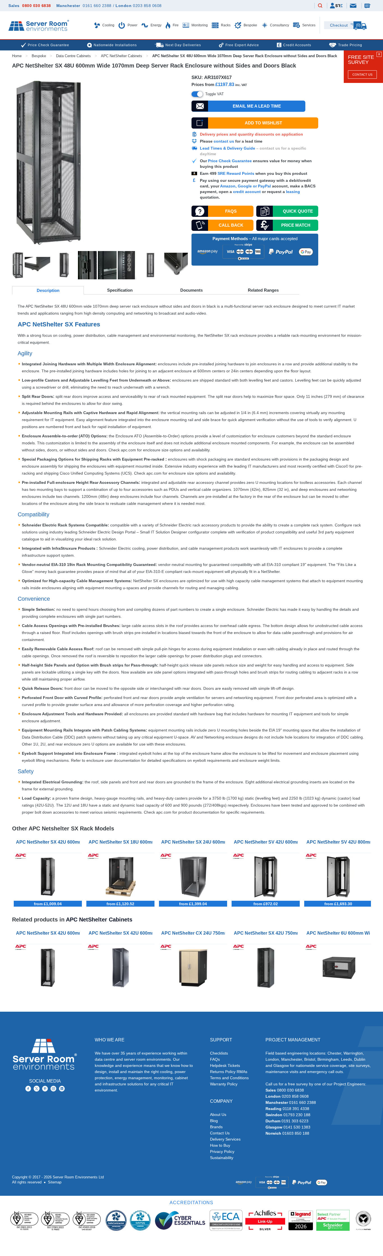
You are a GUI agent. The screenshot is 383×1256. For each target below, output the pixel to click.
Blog (214, 1120)
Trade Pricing (350, 45)
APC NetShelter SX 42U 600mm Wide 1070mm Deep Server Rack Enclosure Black (49, 842)
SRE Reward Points (236, 173)
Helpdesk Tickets (225, 1065)
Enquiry (368, 5)
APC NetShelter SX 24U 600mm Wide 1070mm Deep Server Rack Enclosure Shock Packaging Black (194, 842)
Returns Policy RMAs (228, 1071)
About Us (218, 1114)
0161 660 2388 (97, 6)
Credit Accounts (297, 45)
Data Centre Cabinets (73, 56)
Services (308, 25)
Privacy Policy (222, 1151)
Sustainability (221, 1157)
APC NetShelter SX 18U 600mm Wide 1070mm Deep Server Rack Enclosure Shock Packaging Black (121, 842)
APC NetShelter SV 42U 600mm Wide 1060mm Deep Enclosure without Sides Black (267, 842)
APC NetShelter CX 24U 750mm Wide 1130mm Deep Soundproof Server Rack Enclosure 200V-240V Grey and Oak (194, 933)
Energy (155, 25)
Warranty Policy (223, 1084)
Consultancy (279, 25)
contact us (224, 141)
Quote (298, 211)
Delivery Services (225, 1139)
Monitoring (199, 25)
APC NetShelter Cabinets (121, 56)
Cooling (107, 25)
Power (132, 25)
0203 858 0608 (147, 6)
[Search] (320, 6)
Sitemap (54, 1182)
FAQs (231, 211)
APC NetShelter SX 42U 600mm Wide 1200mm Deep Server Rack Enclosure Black (121, 933)
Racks (225, 25)
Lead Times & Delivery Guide (227, 148)
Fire (175, 25)
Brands (216, 1127)
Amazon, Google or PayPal (245, 186)
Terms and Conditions (229, 1078)
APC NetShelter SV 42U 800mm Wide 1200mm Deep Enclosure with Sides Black (339, 842)
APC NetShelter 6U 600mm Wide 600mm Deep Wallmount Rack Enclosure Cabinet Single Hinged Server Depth (339, 933)
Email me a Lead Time (257, 106)
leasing (293, 191)
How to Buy (220, 1145)
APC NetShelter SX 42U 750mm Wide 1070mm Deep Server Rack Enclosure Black (267, 933)
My (336, 5)
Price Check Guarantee (230, 161)
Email (353, 5)
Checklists (219, 1053)
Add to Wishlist (263, 122)
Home (17, 56)
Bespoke (250, 25)
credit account (247, 191)
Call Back (231, 225)
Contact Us (362, 74)
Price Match (295, 225)
